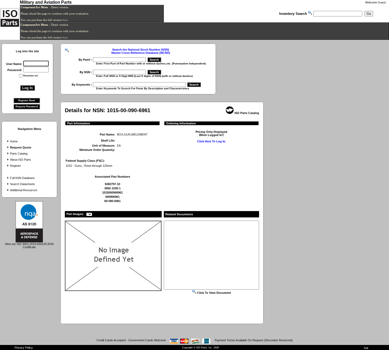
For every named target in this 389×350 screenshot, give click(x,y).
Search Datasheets (22, 184)
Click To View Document (213, 292)
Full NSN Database (22, 178)
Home (14, 141)
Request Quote (20, 147)
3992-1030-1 (112, 188)
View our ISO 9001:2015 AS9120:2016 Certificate (29, 245)
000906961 (112, 196)
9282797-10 (112, 184)
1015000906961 (112, 192)
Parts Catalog (19, 153)
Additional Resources (23, 190)
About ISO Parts (20, 159)
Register (15, 165)
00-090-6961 (112, 201)
